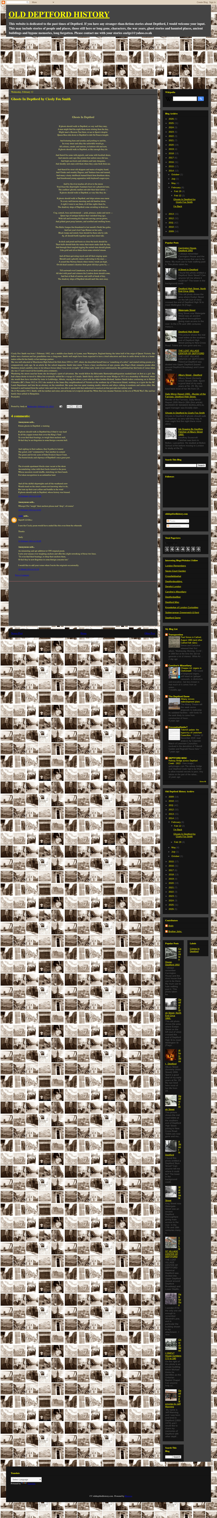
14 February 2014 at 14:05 (29, 509)
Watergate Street (186, 310)
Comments (175, 526)
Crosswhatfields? (178, 727)
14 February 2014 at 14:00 (29, 496)
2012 (171, 218)
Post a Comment (22, 575)
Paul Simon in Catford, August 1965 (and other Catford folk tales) (191, 640)
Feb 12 (178, 195)
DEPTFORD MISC (178, 758)
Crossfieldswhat (173, 576)
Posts (172, 521)
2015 (171, 166)
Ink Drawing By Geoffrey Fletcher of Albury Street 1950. (190, 432)
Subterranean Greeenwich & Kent (182, 612)
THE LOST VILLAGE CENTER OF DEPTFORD (191, 352)
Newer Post (17, 633)
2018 (171, 153)
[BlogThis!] (71, 406)
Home (84, 633)
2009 (171, 231)
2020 (171, 145)
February (176, 187)
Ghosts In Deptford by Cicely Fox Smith (184, 200)
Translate (31, 1483)
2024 (171, 127)
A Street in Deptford (188, 269)
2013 (171, 214)
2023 (171, 132)
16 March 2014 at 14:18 (28, 569)
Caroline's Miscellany (175, 591)
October (175, 174)
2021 (171, 140)
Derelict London (173, 586)
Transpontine (176, 634)
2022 (171, 136)
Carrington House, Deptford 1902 (187, 249)
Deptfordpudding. (174, 581)
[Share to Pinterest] (80, 406)
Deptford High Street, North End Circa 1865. (192, 290)
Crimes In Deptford (195, 950)
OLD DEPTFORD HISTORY (59, 14)
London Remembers (175, 565)
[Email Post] (60, 406)
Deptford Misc (172, 602)
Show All (203, 781)
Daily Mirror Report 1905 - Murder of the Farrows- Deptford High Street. (185, 395)
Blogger (128, 1496)
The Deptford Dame (179, 696)
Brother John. (175, 931)
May (173, 183)
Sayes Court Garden (175, 571)
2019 (171, 149)
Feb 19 (178, 191)
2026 (171, 119)
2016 (171, 162)
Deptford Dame (173, 617)
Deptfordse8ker (173, 597)
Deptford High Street (188, 331)
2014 (171, 170)
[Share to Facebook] (77, 406)
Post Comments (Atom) (89, 641)
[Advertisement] (108, 60)
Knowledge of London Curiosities (181, 607)
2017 (171, 157)
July (173, 178)
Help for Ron (179, 1299)
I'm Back (177, 206)
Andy (20, 515)
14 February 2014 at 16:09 (29, 541)
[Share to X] (74, 406)
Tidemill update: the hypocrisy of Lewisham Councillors (191, 732)
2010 (171, 227)
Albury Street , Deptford (190, 375)
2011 (171, 222)
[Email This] (68, 406)
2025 (171, 123)
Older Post (150, 633)
